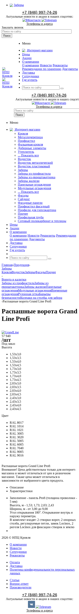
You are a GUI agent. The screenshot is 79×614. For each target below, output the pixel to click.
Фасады (23, 195)
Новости (46, 65)
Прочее (23, 213)
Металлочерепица (30, 137)
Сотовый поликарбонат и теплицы (42, 221)
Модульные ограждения (34, 188)
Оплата (15, 562)
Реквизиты (60, 65)
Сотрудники (18, 551)
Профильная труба (31, 217)
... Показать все (28, 155)
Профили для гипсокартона (37, 210)
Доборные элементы (32, 148)
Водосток (24, 159)
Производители (20, 587)
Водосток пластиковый (34, 166)
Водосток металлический (35, 162)
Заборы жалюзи (29, 181)
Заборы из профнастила (34, 173)
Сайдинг (24, 199)
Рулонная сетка (28, 294)
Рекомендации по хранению (41, 69)
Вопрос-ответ (19, 583)
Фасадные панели (30, 202)
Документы (70, 69)
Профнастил (26, 141)
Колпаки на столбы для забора (41, 297)
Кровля (23, 133)
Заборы (23, 170)
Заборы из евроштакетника (36, 177)
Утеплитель (26, 151)
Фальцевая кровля (30, 144)
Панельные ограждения (34, 184)
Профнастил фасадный (34, 206)
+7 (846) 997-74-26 (39, 12)
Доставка (16, 566)
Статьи (14, 580)
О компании (30, 65)
